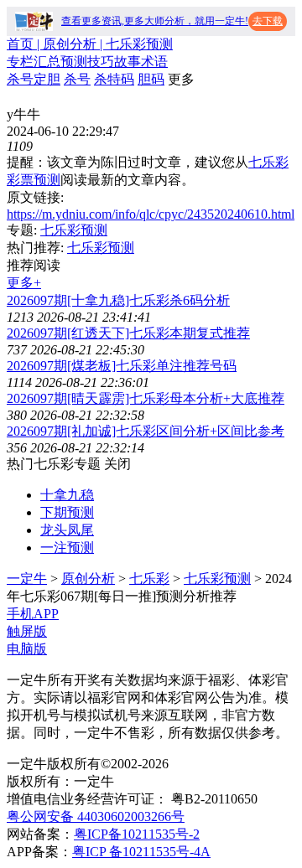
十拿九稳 (67, 495)
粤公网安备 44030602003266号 (96, 816)
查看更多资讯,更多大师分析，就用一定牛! (154, 21)
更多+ (24, 283)
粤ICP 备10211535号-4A (141, 852)
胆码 (151, 79)
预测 (73, 61)
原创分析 (88, 578)
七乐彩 (149, 578)
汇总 (47, 61)
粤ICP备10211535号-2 (137, 834)
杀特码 (114, 79)
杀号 (77, 79)
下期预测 (67, 512)
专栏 (20, 61)
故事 (127, 61)
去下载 (268, 21)
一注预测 (67, 547)
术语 (154, 61)
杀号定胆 (33, 79)
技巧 (100, 61)
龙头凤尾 (67, 530)
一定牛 (27, 578)
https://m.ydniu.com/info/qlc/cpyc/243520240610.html (150, 214)
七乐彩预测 (73, 230)
